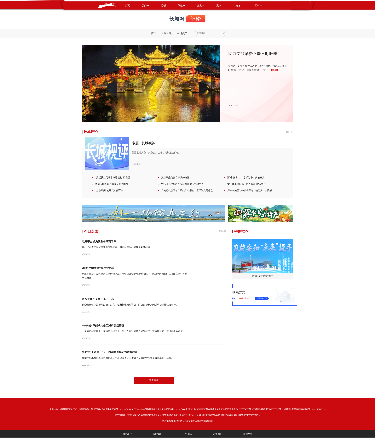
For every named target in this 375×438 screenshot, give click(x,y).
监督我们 (217, 434)
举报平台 (248, 434)
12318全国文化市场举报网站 (207, 415)
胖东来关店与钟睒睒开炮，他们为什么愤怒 (249, 190)
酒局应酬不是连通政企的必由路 (111, 184)
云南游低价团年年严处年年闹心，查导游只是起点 (187, 190)
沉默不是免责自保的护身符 (175, 177)
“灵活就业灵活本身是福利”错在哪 (112, 177)
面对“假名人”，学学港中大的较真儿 (246, 177)
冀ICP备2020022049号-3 (199, 409)
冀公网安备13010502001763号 (247, 415)
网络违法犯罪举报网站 (151, 415)
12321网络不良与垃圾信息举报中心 (178, 415)
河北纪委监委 (227, 415)
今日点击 (182, 33)
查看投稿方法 (261, 298)
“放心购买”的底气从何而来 (109, 190)
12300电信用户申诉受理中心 (127, 415)
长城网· (177, 19)
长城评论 (166, 33)
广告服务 (187, 434)
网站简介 (127, 434)
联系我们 (157, 434)
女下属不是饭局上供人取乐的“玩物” (246, 184)
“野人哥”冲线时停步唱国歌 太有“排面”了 (182, 184)
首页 (153, 33)
